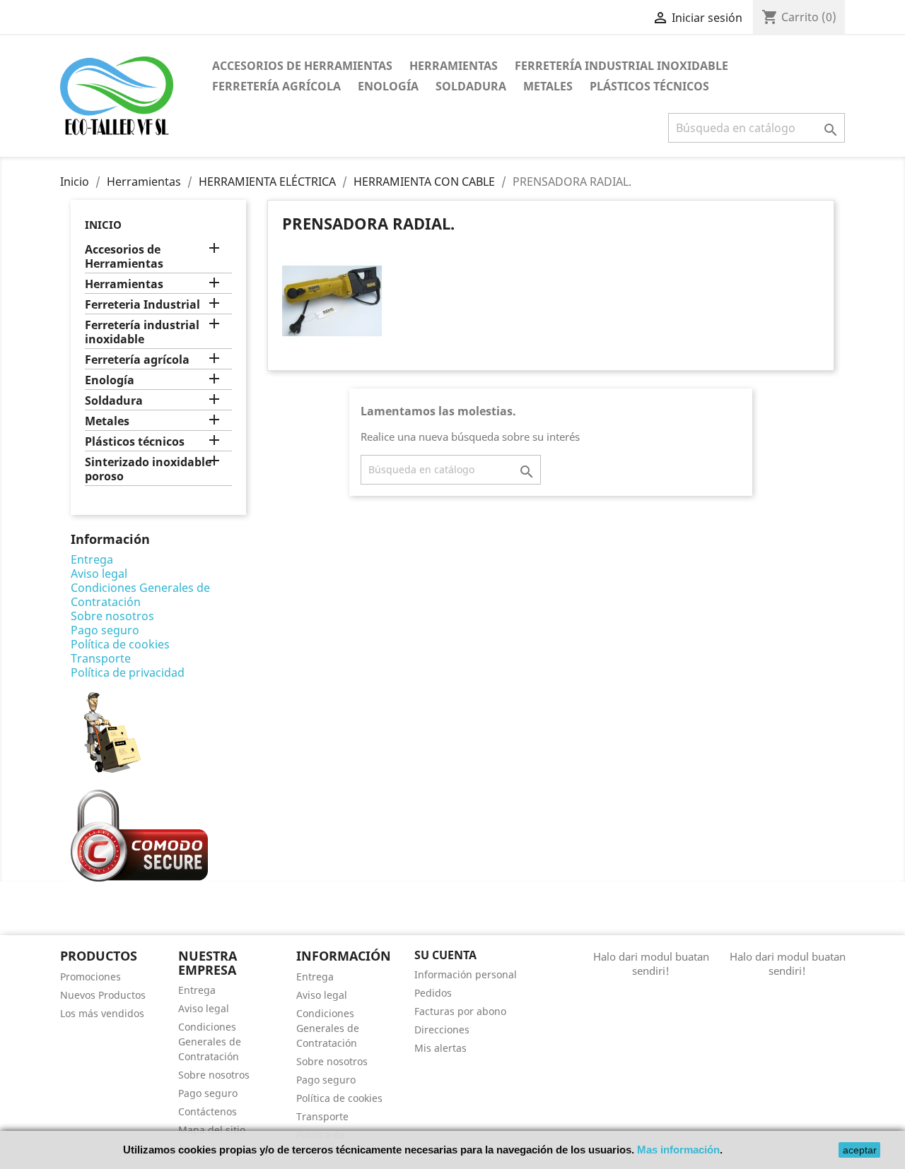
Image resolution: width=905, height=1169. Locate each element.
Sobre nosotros (112, 616)
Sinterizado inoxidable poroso (148, 469)
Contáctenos (207, 1111)
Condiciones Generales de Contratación (140, 595)
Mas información (678, 1150)
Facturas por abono (460, 1011)
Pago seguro (105, 630)
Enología (388, 86)
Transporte (101, 658)
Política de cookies (120, 644)
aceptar (860, 1150)
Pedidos (433, 992)
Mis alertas (440, 1048)
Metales (548, 86)
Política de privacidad (128, 672)
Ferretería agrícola (276, 86)
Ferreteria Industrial (142, 304)
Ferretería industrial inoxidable (621, 65)
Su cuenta (445, 955)
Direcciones (441, 1029)
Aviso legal (99, 573)
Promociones (90, 976)
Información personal (465, 974)
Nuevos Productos (103, 995)
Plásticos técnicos (649, 86)
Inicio (103, 225)
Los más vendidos (102, 1013)
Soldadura (471, 86)
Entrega (92, 559)
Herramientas (453, 65)
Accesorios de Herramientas (302, 65)
